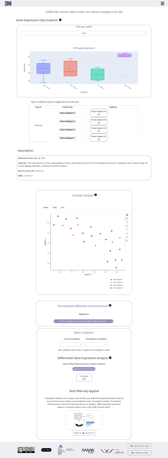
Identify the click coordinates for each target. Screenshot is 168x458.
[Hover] (127, 241)
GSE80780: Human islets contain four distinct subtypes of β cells (84, 12)
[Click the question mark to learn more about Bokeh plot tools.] (127, 237)
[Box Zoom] (127, 222)
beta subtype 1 (67, 138)
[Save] (127, 230)
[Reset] (127, 233)
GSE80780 (39, 171)
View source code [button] (141, 446)
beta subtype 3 (67, 113)
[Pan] (127, 218)
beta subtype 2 (67, 129)
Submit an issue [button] (141, 452)
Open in (78, 432)
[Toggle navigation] (162, 3)
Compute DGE (84, 377)
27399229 (28, 175)
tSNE (55, 207)
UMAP (45, 207)
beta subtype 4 (67, 121)
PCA (62, 207)
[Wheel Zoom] (127, 226)
